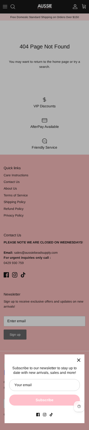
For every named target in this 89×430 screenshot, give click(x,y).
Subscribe (44, 400)
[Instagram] (44, 414)
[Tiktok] (51, 414)
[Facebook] (38, 414)
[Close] (79, 360)
